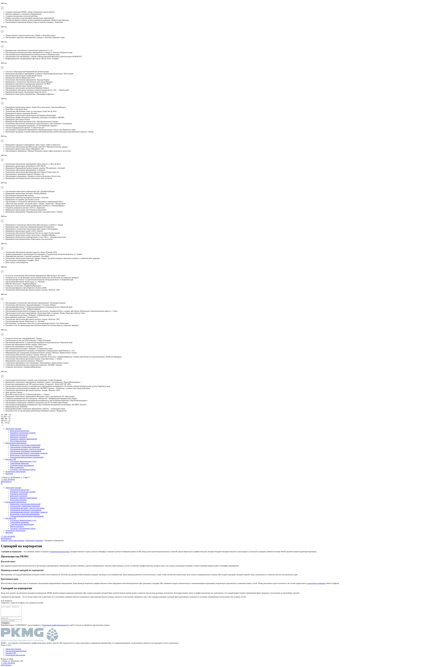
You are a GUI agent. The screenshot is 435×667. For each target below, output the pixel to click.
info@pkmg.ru (6, 481)
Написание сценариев (18, 437)
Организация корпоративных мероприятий (27, 457)
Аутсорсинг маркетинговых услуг (23, 461)
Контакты (9, 474)
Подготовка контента (18, 441)
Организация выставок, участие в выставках (27, 449)
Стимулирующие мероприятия (22, 465)
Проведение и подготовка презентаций (25, 445)
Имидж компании (17, 467)
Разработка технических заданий (22, 433)
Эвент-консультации (13, 429)
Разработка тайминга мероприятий (23, 439)
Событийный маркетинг (19, 463)
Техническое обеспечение (15, 471)
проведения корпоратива (59, 552)
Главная (4, 540)
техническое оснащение (316, 583)
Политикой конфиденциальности (55, 625)
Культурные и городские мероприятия (25, 455)
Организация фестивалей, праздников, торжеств (28, 453)
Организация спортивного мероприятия (25, 451)
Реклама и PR (10, 459)
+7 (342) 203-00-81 (8, 479)
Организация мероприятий (15, 443)
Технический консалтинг (19, 431)
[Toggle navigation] (2, 425)
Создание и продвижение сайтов (22, 469)
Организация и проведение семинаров (25, 447)
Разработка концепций (19, 435)
